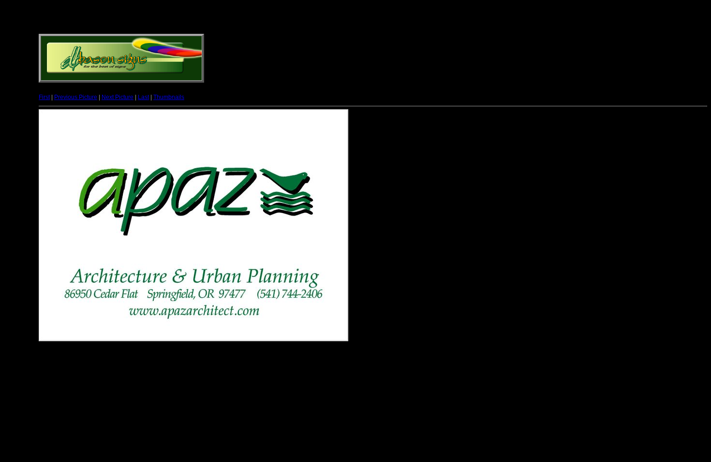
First (44, 97)
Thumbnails (168, 97)
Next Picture (117, 97)
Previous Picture (75, 97)
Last (143, 97)
